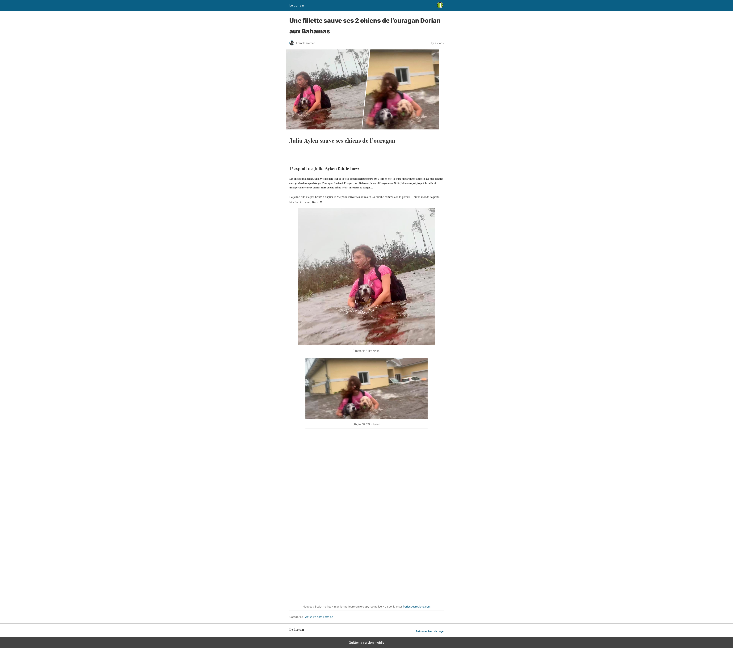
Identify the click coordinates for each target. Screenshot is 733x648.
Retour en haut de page (430, 631)
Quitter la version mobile (366, 642)
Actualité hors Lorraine (319, 616)
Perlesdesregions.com (416, 606)
